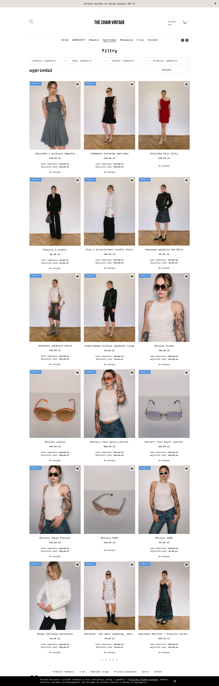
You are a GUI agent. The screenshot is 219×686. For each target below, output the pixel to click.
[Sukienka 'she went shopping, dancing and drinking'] (109, 595)
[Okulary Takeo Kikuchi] (55, 499)
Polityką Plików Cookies (143, 679)
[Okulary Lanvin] (55, 403)
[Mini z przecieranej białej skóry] (109, 211)
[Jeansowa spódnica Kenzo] (55, 307)
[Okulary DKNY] (109, 499)
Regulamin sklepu (100, 672)
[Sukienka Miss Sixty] (164, 115)
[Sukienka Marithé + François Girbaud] (164, 595)
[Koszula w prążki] (55, 211)
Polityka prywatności (125, 672)
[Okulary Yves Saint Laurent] (109, 403)
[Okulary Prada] (164, 307)
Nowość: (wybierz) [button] (123, 61)
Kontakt (158, 672)
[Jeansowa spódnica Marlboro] (164, 211)
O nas (82, 672)
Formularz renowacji (63, 672)
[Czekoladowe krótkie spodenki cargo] (109, 307)
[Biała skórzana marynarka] (55, 595)
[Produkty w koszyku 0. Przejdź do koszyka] (185, 24)
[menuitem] (65, 40)
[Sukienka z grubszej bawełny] (55, 115)
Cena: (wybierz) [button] (81, 61)
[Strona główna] (109, 22)
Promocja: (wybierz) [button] (165, 61)
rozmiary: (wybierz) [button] (44, 61)
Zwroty (145, 672)
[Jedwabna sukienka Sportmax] (109, 115)
